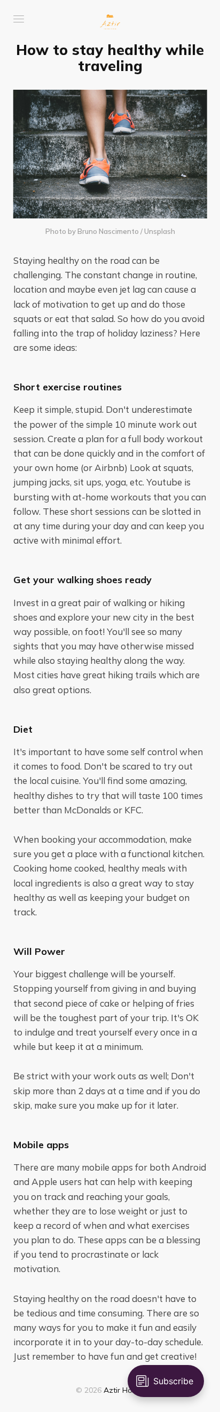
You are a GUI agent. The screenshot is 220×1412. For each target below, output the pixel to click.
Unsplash (159, 231)
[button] (18, 18)
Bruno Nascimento (108, 231)
